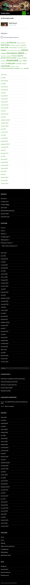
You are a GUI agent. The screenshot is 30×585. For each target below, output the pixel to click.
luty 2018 (3, 135)
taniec (20, 60)
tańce (25, 61)
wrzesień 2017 (4, 147)
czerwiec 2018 (4, 126)
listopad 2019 (4, 102)
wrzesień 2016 (4, 165)
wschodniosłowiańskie (7, 68)
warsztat (24, 63)
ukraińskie (18, 63)
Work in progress (9, 406)
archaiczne (11, 42)
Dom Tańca (4, 198)
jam (25, 47)
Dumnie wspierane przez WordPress (9, 583)
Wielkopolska (4, 239)
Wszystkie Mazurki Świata (7, 210)
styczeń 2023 (4, 86)
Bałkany (18, 42)
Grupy (2, 227)
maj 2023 (3, 83)
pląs (25, 53)
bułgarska (18, 45)
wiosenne (13, 66)
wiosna (17, 66)
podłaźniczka (3, 56)
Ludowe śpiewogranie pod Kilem (9, 381)
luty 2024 (3, 77)
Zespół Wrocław (5, 216)
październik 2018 (5, 120)
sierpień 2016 (4, 168)
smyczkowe (3, 60)
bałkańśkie (5, 45)
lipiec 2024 (4, 74)
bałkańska (23, 42)
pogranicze (9, 56)
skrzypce (24, 58)
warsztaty (5, 66)
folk (6, 47)
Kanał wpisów (4, 569)
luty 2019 (3, 117)
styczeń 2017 (4, 159)
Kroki (2, 230)
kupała (12, 50)
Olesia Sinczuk (13, 23)
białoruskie (12, 45)
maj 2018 (3, 129)
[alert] (15, 37)
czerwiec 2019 (4, 108)
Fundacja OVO (4, 201)
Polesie (14, 56)
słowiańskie (12, 60)
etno (2, 47)
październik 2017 (5, 144)
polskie (20, 55)
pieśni (21, 52)
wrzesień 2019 (4, 105)
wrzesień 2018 (4, 123)
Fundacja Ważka (5, 204)
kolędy (3, 50)
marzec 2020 (4, 99)
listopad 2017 (4, 141)
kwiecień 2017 (4, 153)
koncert (8, 50)
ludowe (24, 50)
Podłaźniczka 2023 (6, 390)
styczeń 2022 (4, 95)
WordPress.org (5, 575)
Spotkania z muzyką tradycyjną (9, 384)
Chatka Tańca (5, 13)
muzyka (3, 53)
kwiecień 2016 (4, 177)
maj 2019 (3, 111)
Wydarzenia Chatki (6, 243)
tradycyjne (10, 63)
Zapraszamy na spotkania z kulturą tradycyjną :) (13, 378)
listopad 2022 (4, 89)
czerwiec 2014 (4, 183)
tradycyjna (3, 63)
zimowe (17, 68)
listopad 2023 (4, 80)
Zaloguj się (3, 566)
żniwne (21, 68)
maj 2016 (3, 174)
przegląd (19, 58)
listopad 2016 (4, 162)
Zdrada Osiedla (5, 213)
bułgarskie (23, 45)
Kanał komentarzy (5, 572)
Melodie (3, 233)
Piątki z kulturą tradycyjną (8, 246)
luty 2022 (3, 92)
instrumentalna (13, 47)
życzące (26, 68)
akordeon (3, 42)
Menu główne (28, 13)
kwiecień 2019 (4, 114)
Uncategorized (4, 236)
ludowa (19, 50)
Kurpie (15, 50)
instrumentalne (21, 47)
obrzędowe (11, 53)
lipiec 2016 (4, 171)
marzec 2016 (4, 180)
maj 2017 (3, 150)
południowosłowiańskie (8, 58)
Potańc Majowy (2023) (6, 387)
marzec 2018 (4, 132)
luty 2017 (3, 156)
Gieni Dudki (4, 207)
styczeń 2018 (4, 138)
